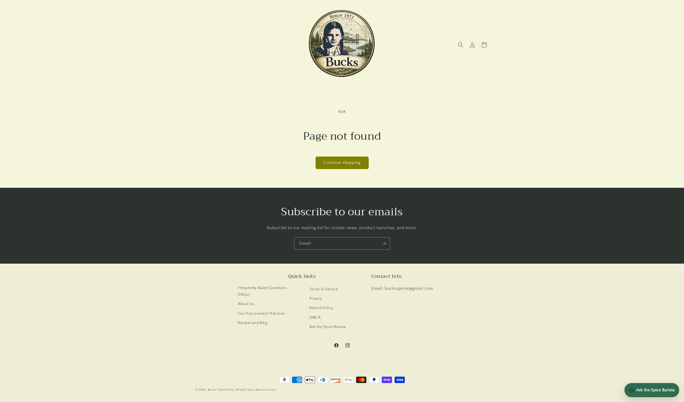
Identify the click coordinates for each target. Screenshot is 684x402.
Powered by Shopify (231, 389)
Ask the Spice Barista (327, 327)
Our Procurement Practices (261, 313)
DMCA (315, 317)
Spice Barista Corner (261, 389)
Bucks (212, 389)
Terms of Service (323, 289)
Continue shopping (342, 162)
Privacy (315, 298)
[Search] (461, 45)
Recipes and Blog (252, 323)
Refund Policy (321, 308)
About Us (246, 304)
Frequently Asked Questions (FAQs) (262, 291)
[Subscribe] (384, 243)
